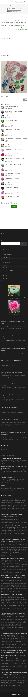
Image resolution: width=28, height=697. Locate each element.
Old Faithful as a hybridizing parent (13, 360)
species (5, 278)
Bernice (3, 384)
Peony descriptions (7, 270)
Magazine (5, 262)
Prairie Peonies (6, 445)
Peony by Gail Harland (6, 499)
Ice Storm (3, 58)
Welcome (3, 485)
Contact (14, 206)
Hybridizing (5, 260)
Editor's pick (6, 252)
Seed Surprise (4, 449)
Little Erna (15, 387)
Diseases (5, 249)
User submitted (6, 281)
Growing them (6, 254)
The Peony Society (18, 2)
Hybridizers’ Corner (14, 312)
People (4, 273)
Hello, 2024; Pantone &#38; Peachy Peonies (11, 458)
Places (4, 275)
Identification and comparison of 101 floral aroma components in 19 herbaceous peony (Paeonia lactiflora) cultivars (13, 514)
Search (3, 240)
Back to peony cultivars (21, 29)
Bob (2, 360)
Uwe (2, 419)
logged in (9, 41)
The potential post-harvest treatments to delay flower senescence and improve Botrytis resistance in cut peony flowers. (14, 633)
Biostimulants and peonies (11, 407)
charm (8, 340)
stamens (7, 27)
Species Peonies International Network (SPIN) (14, 297)
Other (4, 267)
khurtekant (3, 321)
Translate (18, 11)
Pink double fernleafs (17, 372)
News (4, 265)
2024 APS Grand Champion (7, 454)
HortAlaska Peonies (7, 495)
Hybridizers (5, 257)
